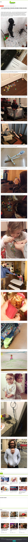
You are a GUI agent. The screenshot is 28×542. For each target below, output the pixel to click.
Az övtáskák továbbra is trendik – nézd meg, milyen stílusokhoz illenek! (14, 483)
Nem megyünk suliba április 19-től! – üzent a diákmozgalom (14, 491)
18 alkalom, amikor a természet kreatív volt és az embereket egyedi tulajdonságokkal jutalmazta (23, 492)
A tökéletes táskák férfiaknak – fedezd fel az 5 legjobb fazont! (23, 482)
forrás (1, 471)
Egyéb (5, 9)
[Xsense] (14, 2)
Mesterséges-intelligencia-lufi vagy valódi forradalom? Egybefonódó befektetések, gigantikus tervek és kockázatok (5, 483)
